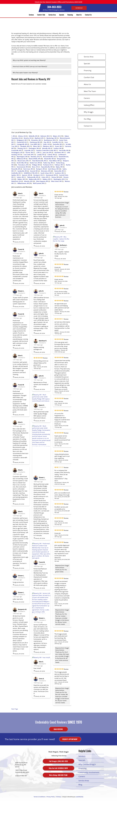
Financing (70, 15)
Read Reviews (58, 729)
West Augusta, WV (42, 181)
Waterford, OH (16, 181)
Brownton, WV (36, 140)
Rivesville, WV (15, 169)
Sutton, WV (20, 177)
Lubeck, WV (51, 155)
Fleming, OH (21, 148)
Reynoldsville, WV (47, 167)
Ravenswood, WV (22, 167)
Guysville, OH (28, 150)
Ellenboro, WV (47, 146)
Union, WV (44, 177)
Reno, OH (35, 167)
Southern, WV (59, 173)
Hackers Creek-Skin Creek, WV (46, 150)
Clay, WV (46, 142)
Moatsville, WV (49, 159)
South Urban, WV (46, 173)
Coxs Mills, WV (35, 144)
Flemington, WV (34, 148)
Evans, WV (58, 146)
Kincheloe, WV (59, 152)
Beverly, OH (28, 138)
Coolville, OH (56, 142)
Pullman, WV (59, 165)
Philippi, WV (36, 165)
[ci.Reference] (41, 401)
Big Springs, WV (52, 138)
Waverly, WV (28, 181)
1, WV (13, 136)
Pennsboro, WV (23, 165)
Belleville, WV (33, 136)
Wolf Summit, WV (38, 183)
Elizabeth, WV (24, 146)
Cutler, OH (46, 144)
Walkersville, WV (34, 179)
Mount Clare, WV (22, 161)
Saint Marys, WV (53, 169)
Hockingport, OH (16, 152)
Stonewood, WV (51, 175)
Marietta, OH (35, 157)
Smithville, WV (16, 173)
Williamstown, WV (23, 183)
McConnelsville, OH (49, 157)
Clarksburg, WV (35, 142)
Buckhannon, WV (49, 140)
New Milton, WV (54, 161)
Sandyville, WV (22, 171)
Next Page (14, 709)
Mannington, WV (22, 157)
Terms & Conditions (39, 797)
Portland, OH (47, 165)
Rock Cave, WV (28, 169)
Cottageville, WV (22, 144)
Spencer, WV (26, 175)
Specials (61, 15)
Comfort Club (41, 15)
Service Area (52, 15)
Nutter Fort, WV (35, 163)
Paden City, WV (48, 163)
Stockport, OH (38, 175)
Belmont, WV (45, 136)
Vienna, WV (55, 177)
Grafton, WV (57, 148)
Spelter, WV (15, 175)
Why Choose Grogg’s (87, 764)
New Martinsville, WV (39, 161)
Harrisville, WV (63, 150)
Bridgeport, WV (22, 140)
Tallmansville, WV (32, 177)
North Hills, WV (22, 163)
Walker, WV (21, 179)
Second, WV (34, 171)
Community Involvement (88, 772)
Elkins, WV (36, 146)
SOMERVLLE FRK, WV (30, 173)
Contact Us (88, 15)
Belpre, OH (56, 136)
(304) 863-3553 (58, 761)
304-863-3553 (54, 7)
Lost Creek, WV (28, 155)
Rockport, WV (40, 169)
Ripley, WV (59, 167)
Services (31, 15)
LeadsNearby (79, 797)
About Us (79, 15)
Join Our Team (58, 775)
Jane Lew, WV (47, 152)
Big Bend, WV (39, 138)
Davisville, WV (57, 144)
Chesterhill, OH (21, 142)
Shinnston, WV (45, 171)
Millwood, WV (21, 159)
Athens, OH (22, 136)
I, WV (37, 152)
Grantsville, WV (16, 150)
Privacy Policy (51, 797)
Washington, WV (59, 179)
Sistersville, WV (59, 171)
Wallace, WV (46, 179)
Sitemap (58, 797)
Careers (81, 776)
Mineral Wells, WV (34, 159)
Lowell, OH (40, 155)
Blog (80, 784)
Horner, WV (29, 152)
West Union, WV (56, 181)
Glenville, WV (46, 148)
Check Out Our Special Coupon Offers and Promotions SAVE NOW (58, 2)
